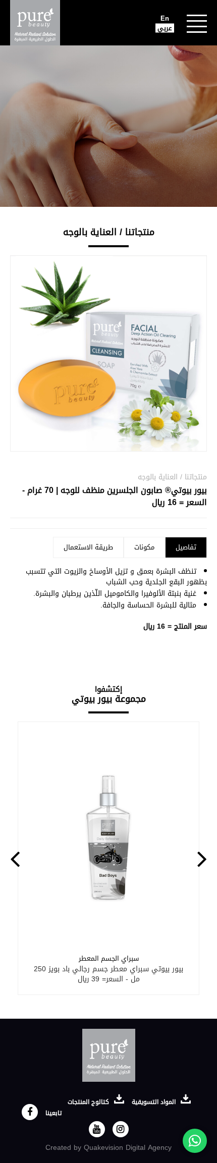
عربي (164, 28)
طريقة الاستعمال (88, 547)
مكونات (144, 547)
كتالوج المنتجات (89, 1101)
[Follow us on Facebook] (30, 1112)
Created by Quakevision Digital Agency (108, 1147)
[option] (108, 858)
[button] (15, 858)
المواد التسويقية (155, 1101)
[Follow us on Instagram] (121, 1129)
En (164, 18)
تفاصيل (186, 547)
